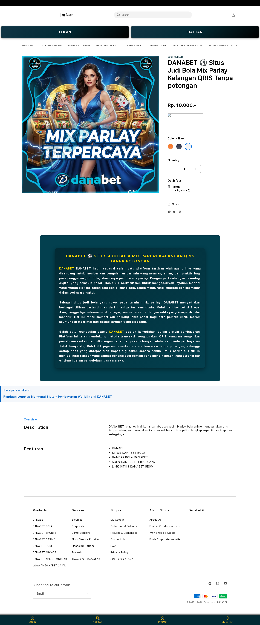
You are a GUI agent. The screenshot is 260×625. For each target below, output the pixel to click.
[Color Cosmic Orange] (170, 146)
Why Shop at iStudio (162, 532)
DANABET (66, 268)
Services (77, 519)
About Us (155, 519)
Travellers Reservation (86, 559)
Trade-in (77, 552)
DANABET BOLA (43, 526)
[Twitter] (175, 212)
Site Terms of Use (122, 559)
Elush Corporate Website (165, 539)
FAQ (113, 545)
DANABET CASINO (44, 539)
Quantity (173, 160)
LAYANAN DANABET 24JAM (50, 565)
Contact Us (118, 539)
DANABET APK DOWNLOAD (50, 559)
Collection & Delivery (124, 526)
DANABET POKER (43, 545)
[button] (28, 45)
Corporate (78, 526)
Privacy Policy (119, 552)
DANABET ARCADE (44, 552)
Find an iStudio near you (164, 526)
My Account (118, 519)
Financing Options (83, 545)
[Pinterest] (180, 212)
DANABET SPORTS (44, 532)
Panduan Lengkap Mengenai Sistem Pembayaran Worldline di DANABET (57, 396)
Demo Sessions (81, 532)
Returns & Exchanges (124, 532)
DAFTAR (195, 32)
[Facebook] (170, 212)
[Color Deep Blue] (179, 146)
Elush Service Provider (86, 539)
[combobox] (153, 15)
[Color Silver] (188, 146)
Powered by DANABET (215, 602)
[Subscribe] (87, 594)
